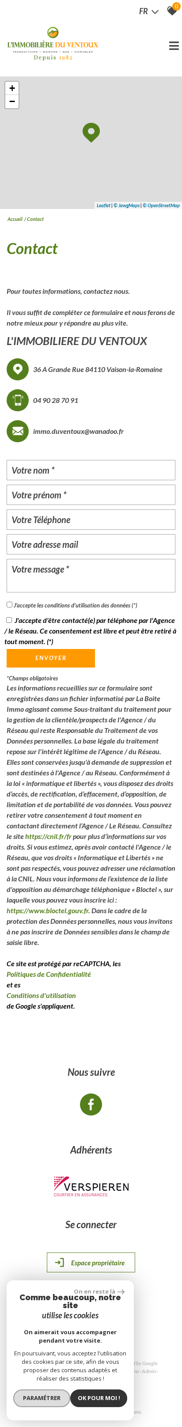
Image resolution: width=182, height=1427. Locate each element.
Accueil (15, 219)
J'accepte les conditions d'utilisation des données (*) (75, 605)
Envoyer (51, 657)
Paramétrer (42, 1398)
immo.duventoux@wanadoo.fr (78, 431)
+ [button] (12, 88)
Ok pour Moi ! (99, 1398)
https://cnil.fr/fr (48, 836)
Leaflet (103, 205)
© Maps (127, 205)
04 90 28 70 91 (55, 400)
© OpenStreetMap (161, 205)
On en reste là (94, 1291)
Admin (149, 1371)
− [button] (12, 101)
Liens (133, 1371)
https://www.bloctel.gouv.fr (47, 910)
